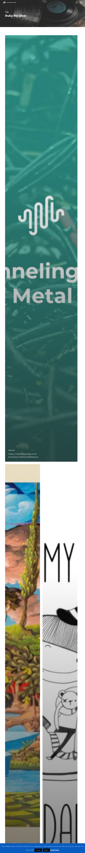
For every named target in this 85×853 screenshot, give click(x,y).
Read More (54, 850)
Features (11, 450)
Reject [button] (46, 850)
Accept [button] (38, 850)
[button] (81, 2)
